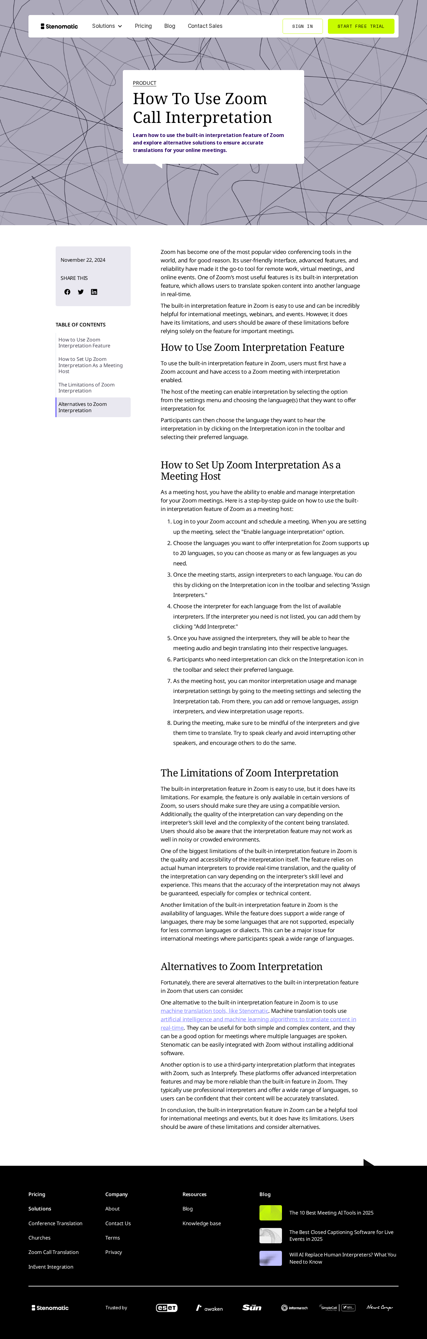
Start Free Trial (361, 26)
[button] (107, 26)
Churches (39, 1237)
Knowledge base (202, 1223)
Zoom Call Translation (53, 1252)
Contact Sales (205, 26)
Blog (169, 26)
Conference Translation (55, 1223)
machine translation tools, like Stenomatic (214, 1010)
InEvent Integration (50, 1266)
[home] (59, 26)
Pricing (143, 26)
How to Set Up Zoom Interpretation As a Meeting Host (90, 365)
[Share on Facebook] (67, 292)
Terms (112, 1237)
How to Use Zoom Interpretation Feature (84, 342)
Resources (195, 1194)
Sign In (302, 26)
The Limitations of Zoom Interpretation (86, 387)
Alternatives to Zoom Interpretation (82, 407)
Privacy (113, 1252)
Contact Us (118, 1223)
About (112, 1208)
